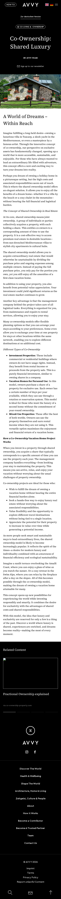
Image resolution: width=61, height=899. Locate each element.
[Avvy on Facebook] (35, 751)
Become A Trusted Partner (30, 828)
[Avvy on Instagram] (26, 751)
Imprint (30, 868)
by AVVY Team (30, 58)
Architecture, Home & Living (30, 791)
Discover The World (30, 769)
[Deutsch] (51, 4)
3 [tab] (37, 717)
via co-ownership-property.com (17, 705)
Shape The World (30, 783)
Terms (30, 873)
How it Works (30, 813)
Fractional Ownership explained (26, 694)
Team (30, 835)
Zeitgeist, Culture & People (30, 798)
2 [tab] (23, 717)
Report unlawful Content (30, 882)
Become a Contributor (30, 821)
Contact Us (30, 843)
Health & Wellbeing (30, 776)
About (30, 806)
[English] (47, 4)
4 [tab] (51, 717)
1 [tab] (9, 717)
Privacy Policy (30, 877)
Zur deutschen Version (30, 17)
